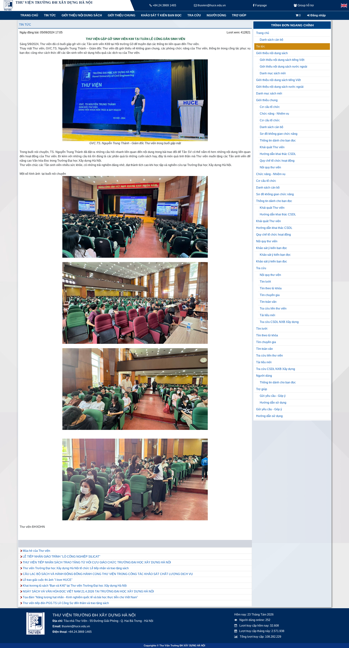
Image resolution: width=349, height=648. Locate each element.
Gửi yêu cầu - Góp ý (273, 395)
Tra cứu (194, 15)
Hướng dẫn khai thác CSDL (278, 153)
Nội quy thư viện (270, 167)
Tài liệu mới (267, 315)
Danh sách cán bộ (271, 39)
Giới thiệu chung (121, 15)
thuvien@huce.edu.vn (211, 5)
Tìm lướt (265, 281)
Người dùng (216, 15)
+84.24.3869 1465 (164, 5)
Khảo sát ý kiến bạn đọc (160, 15)
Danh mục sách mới (273, 73)
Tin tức (50, 15)
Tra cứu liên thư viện (273, 308)
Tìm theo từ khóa (271, 288)
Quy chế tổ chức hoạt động (277, 160)
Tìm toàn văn (268, 301)
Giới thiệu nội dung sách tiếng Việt (282, 59)
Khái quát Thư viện (272, 147)
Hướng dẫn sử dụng (273, 402)
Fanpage (260, 5)
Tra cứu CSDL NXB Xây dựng (279, 321)
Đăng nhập (318, 15)
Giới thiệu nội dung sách (81, 15)
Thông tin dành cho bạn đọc (278, 140)
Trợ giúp (239, 15)
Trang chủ (29, 15)
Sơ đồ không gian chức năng (278, 133)
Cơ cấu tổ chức (270, 106)
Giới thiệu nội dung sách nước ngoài (283, 66)
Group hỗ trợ (305, 5)
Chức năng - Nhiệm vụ (274, 113)
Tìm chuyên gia (270, 295)
